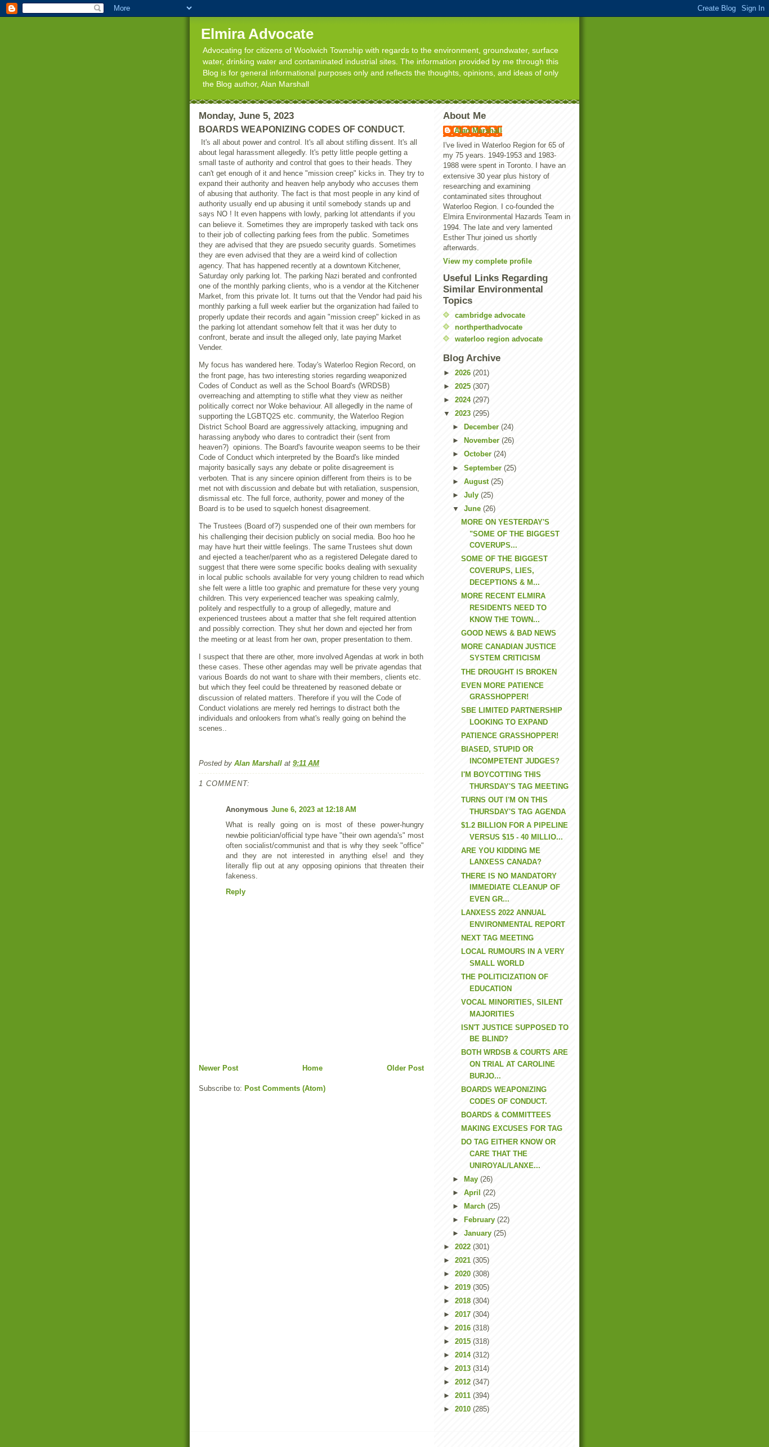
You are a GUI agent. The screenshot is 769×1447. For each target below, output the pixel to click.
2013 (464, 1368)
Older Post (405, 1068)
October (479, 454)
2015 (464, 1341)
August (477, 481)
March (476, 1206)
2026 (464, 373)
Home (312, 1068)
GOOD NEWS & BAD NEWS (508, 633)
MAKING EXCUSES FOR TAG (511, 1128)
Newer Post (218, 1068)
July (472, 495)
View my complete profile (487, 261)
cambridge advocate (490, 315)
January (479, 1233)
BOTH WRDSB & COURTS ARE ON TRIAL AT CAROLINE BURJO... (514, 1064)
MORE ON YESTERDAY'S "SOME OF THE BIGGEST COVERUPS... (510, 534)
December (482, 427)
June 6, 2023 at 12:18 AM (313, 809)
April (473, 1192)
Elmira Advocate (257, 33)
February (480, 1219)
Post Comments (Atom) (284, 1088)
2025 (464, 386)
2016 (464, 1328)
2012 (464, 1382)
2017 (464, 1314)
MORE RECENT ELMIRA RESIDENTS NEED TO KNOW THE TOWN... (504, 608)
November (483, 440)
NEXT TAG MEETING (497, 938)
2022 (464, 1246)
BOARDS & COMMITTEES (506, 1115)
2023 (464, 413)
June (473, 508)
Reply (235, 891)
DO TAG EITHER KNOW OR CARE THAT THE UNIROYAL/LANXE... (508, 1154)
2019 (464, 1287)
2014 (464, 1355)
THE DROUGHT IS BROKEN (509, 672)
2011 (464, 1395)
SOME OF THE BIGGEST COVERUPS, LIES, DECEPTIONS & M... (504, 570)
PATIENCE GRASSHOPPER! (509, 735)
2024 (464, 400)
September (484, 468)
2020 (464, 1274)
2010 (464, 1409)
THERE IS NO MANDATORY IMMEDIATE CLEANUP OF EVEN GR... (510, 888)
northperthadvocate (488, 327)
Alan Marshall (478, 130)
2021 (464, 1260)
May (472, 1179)
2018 (464, 1301)
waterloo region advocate (499, 339)
